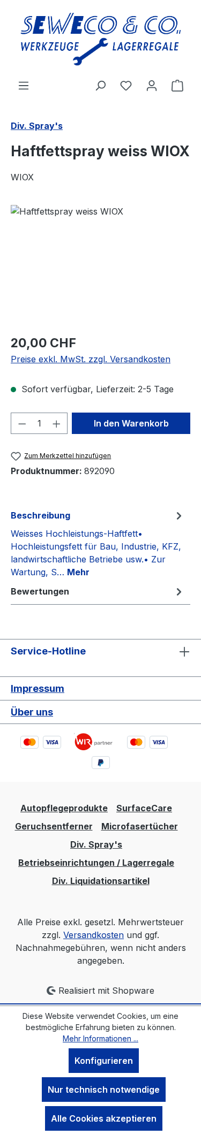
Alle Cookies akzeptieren (104, 1118)
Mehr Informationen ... (100, 1038)
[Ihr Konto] (152, 85)
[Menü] (23, 85)
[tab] (98, 543)
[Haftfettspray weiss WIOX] (100, 265)
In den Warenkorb (131, 423)
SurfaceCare (144, 808)
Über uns (32, 712)
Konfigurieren (104, 1060)
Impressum (37, 688)
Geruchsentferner (54, 826)
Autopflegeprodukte (64, 808)
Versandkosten (93, 935)
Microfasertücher (139, 826)
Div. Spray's (96, 844)
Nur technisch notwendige (104, 1089)
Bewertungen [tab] (40, 591)
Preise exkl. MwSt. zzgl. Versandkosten (90, 359)
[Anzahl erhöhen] (57, 423)
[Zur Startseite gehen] (100, 39)
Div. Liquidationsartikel (101, 880)
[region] (100, 265)
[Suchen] (100, 85)
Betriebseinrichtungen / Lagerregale (96, 862)
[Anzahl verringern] (22, 423)
